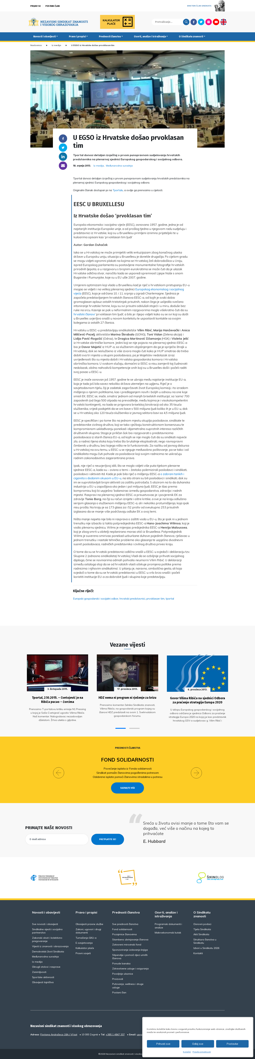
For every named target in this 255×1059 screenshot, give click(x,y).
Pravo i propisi (77, 36)
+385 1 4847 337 (115, 1034)
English (223, 22)
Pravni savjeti (83, 953)
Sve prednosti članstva (125, 924)
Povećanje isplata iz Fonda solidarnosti (128, 768)
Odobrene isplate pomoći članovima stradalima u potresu (127, 777)
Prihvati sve (163, 1043)
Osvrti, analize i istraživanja (150, 36)
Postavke (232, 1043)
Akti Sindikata (201, 934)
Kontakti (198, 953)
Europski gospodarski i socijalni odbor (95, 598)
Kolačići (187, 1051)
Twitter (201, 22)
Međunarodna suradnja (119, 165)
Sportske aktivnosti (43, 977)
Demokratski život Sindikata (48, 951)
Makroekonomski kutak (168, 932)
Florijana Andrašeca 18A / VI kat (58, 1034)
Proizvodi (117, 979)
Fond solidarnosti (127, 760)
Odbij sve (197, 1043)
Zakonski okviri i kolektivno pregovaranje (47, 939)
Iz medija (56, 45)
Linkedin (63, 156)
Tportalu (118, 190)
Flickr (209, 22)
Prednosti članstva (110, 36)
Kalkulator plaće (85, 948)
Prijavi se (35, 6)
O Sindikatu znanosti (191, 36)
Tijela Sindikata (202, 929)
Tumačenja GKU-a (86, 937)
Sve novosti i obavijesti (45, 924)
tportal (170, 598)
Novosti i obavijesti (44, 36)
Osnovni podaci (202, 924)
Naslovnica (36, 45)
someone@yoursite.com (63, 165)
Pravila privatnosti (202, 1051)
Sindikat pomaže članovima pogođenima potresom (127, 772)
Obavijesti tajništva (43, 982)
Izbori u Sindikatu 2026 (206, 948)
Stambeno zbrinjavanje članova (130, 939)
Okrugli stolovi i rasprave (46, 966)
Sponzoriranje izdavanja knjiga (130, 949)
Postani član (52, 6)
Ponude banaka (121, 963)
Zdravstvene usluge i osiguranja (130, 968)
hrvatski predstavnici (132, 598)
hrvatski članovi (84, 314)
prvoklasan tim (155, 598)
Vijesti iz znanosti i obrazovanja (50, 946)
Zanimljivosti (39, 972)
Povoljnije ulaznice (122, 973)
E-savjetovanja (84, 942)
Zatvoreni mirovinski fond (126, 944)
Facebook (193, 22)
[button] (120, 728)
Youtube (216, 22)
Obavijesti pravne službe (89, 924)
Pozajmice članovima (124, 934)
